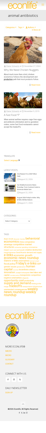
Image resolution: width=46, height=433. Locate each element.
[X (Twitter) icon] (22, 413)
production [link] (8, 79)
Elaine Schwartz (12, 66)
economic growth (23, 255)
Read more (35, 85)
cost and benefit (19, 250)
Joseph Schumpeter (23, 272)
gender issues (10, 266)
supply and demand (17, 283)
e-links (8, 255)
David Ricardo (21, 252)
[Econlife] (23, 5)
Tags (20, 27)
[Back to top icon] (23, 404)
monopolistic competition (30, 275)
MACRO (8, 351)
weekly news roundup (21, 290)
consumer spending (21, 247)
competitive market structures (18, 245)
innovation (9, 272)
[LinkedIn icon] (24, 413)
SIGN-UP (9, 392)
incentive (15, 270)
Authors (31, 27)
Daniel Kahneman (10, 252)
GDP (39, 264)
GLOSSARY (10, 359)
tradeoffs (15, 286)
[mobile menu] (43, 5)
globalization (21, 267)
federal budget (34, 261)
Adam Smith (8, 239)
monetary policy (14, 275)
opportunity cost (14, 280)
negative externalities (13, 278)
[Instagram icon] (27, 413)
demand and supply (34, 252)
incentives (24, 269)
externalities (24, 261)
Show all (36, 30)
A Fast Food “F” (12, 115)
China (21, 242)
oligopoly (25, 278)
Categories (10, 27)
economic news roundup (21, 258)
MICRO (8, 355)
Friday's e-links (26, 263)
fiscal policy (9, 263)
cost (11, 250)
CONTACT (9, 364)
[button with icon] (8, 379)
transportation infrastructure (32, 286)
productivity (29, 281)
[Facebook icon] (19, 413)
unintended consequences (15, 289)
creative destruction (33, 250)
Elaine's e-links (11, 260)
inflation (32, 270)
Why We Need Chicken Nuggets (21, 69)
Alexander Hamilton (19, 239)
